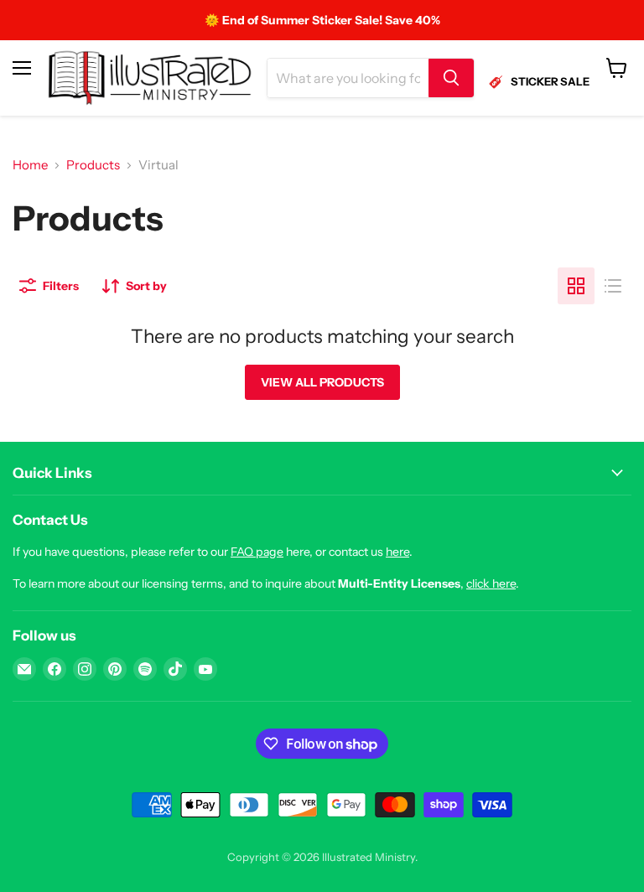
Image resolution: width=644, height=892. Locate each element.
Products (93, 165)
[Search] (451, 78)
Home (30, 165)
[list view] (613, 285)
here (397, 551)
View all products (322, 382)
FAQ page (257, 551)
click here (491, 583)
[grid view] (576, 285)
